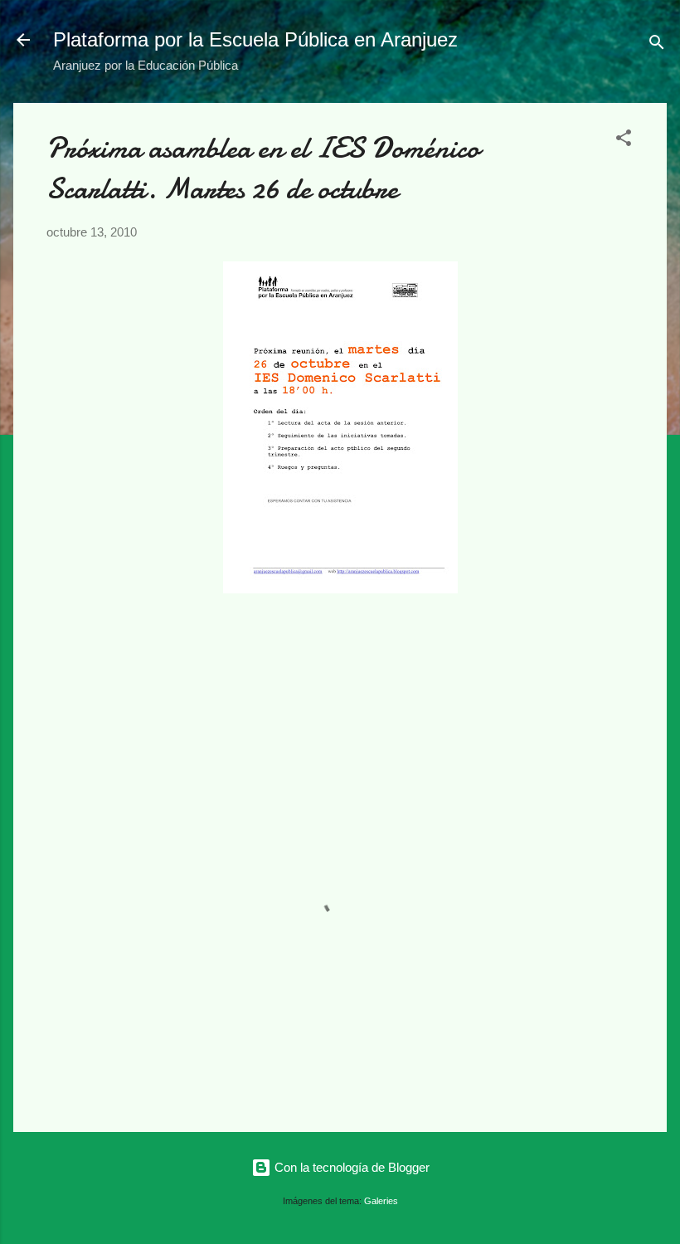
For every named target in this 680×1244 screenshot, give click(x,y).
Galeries (381, 1201)
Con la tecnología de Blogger (350, 1167)
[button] (624, 141)
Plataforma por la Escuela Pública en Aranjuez (255, 39)
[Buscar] (657, 45)
